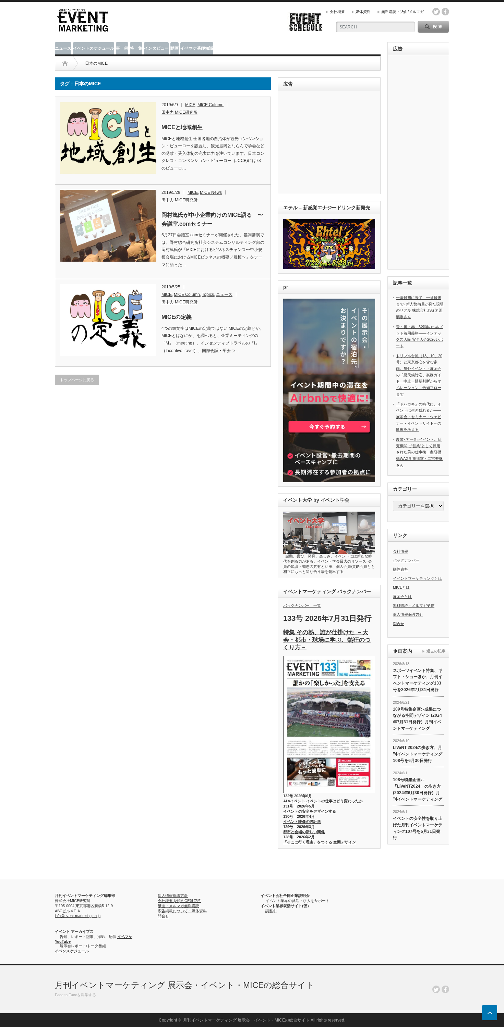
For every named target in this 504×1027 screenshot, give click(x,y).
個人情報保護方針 (408, 614)
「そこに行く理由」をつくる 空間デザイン (319, 842)
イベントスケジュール (93, 48)
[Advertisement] (330, 143)
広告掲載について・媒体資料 (182, 911)
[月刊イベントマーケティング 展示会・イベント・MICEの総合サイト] (82, 29)
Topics (208, 294)
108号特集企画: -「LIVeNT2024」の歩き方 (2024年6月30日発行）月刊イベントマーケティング (417, 789)
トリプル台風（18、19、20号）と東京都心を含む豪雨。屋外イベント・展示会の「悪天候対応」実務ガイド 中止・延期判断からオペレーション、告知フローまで (419, 375)
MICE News (211, 192)
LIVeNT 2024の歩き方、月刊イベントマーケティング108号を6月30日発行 (417, 754)
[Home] (65, 63)
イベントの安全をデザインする (309, 811)
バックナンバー (406, 560)
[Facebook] (445, 989)
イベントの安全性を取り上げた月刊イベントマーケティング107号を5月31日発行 (417, 828)
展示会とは (402, 596)
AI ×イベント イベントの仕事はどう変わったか (323, 801)
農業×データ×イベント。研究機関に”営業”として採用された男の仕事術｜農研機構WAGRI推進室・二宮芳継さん (419, 452)
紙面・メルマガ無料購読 (178, 906)
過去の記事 (436, 651)
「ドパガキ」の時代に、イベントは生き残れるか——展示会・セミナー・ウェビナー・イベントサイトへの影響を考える (418, 417)
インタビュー (156, 48)
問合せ (398, 624)
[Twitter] (436, 989)
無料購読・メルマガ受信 (413, 605)
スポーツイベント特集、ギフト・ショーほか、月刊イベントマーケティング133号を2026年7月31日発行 (417, 680)
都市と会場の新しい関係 (304, 832)
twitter (436, 11)
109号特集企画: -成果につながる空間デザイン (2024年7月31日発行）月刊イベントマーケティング (417, 719)
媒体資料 (363, 12)
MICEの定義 (176, 317)
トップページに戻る (77, 380)
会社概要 (337, 12)
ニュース (63, 48)
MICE (190, 104)
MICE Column (210, 104)
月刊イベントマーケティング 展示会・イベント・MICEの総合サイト (184, 985)
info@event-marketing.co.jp (77, 916)
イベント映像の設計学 (302, 821)
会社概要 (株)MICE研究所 (179, 901)
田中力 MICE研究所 (179, 112)
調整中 (271, 911)
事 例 (122, 48)
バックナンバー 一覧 (302, 605)
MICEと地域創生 (182, 127)
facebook (445, 11)
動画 (174, 48)
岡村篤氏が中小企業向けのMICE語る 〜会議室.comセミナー (212, 219)
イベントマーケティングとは (417, 578)
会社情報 (400, 551)
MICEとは (401, 587)
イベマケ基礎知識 (196, 48)
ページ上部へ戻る (489, 1012)
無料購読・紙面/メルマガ (402, 12)
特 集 (136, 48)
